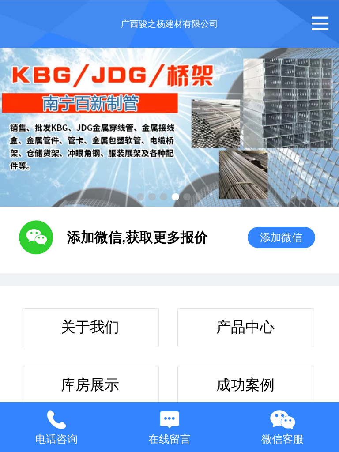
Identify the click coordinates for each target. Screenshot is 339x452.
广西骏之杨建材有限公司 (169, 24)
